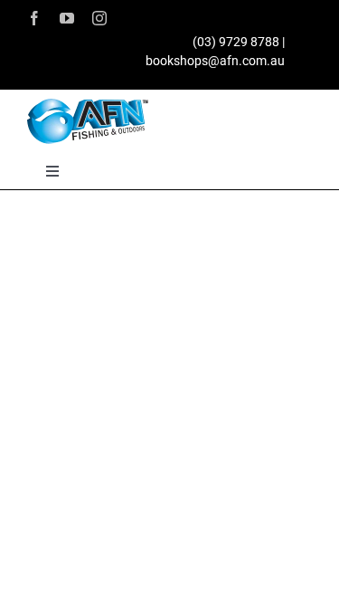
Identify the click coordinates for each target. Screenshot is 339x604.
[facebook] (34, 18)
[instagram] (99, 18)
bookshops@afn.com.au (215, 60)
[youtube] (67, 18)
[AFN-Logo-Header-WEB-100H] (87, 105)
